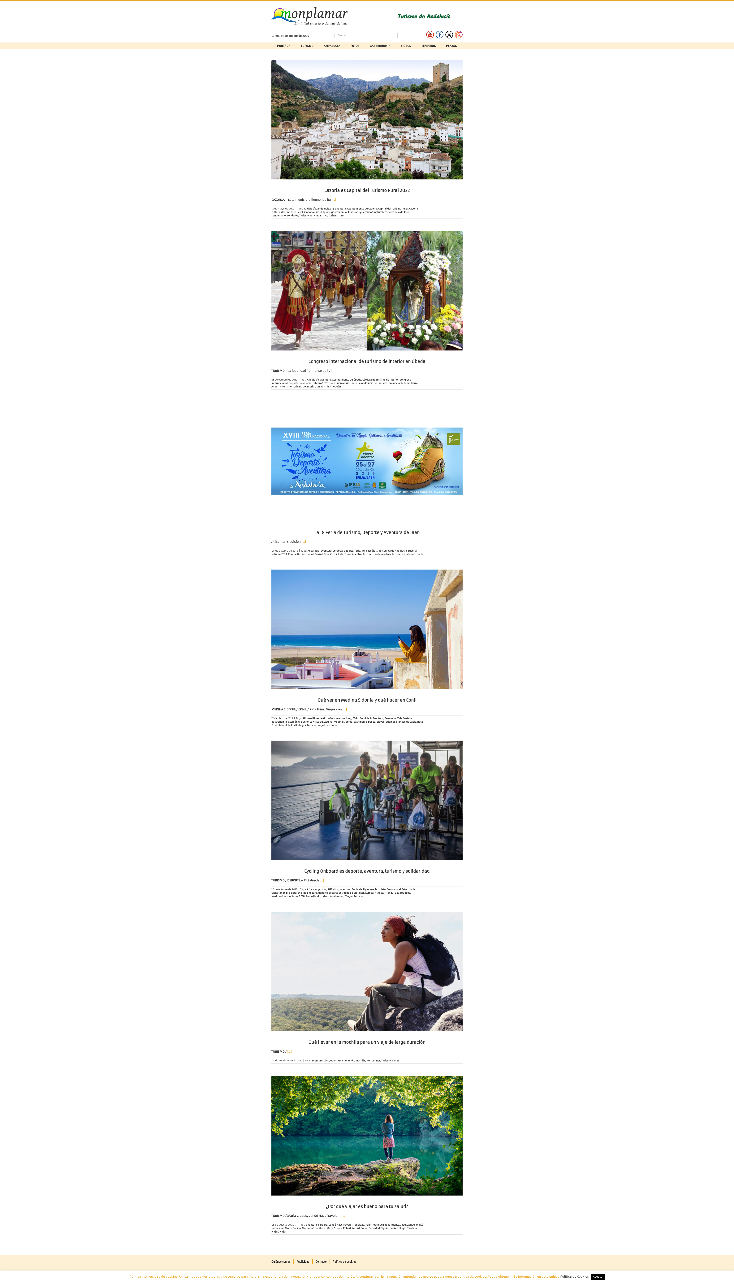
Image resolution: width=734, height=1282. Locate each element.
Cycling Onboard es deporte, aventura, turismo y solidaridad (367, 871)
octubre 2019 (279, 554)
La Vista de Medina (321, 721)
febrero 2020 (320, 383)
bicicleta (380, 889)
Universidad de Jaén (329, 386)
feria (357, 550)
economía (306, 383)
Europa (369, 892)
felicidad (359, 1224)
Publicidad (302, 1261)
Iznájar (372, 550)
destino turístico (291, 212)
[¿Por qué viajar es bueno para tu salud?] (367, 1136)
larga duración (345, 1060)
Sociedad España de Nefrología (387, 1228)
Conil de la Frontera (371, 718)
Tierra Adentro (353, 554)
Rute (340, 554)
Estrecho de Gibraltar (351, 892)
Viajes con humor (328, 725)
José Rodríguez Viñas (360, 212)
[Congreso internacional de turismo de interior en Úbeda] (367, 290)
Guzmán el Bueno (298, 721)
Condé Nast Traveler (340, 1224)
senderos (292, 215)
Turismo (304, 215)
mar (281, 1228)
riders (325, 896)
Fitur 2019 (390, 892)
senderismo (278, 215)
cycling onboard (307, 892)
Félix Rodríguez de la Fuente (382, 1224)
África (310, 889)
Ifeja (364, 550)
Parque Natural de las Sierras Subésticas (312, 554)
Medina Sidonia (343, 721)
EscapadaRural (311, 212)
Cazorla (413, 208)
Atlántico (333, 889)
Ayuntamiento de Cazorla (362, 208)
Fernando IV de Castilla (398, 718)
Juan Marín (342, 383)
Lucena (412, 550)
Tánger (349, 896)
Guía (333, 1060)
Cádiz (355, 718)
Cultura (275, 212)
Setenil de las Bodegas (292, 725)
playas (381, 721)
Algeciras (320, 889)
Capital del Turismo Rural (393, 208)
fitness (379, 892)
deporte (293, 383)
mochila (360, 1060)
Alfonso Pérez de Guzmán (318, 718)
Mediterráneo (279, 896)
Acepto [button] (597, 1276)
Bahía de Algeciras (363, 889)
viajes (395, 1060)
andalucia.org (325, 208)
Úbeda (420, 554)
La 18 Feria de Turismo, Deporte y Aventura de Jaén (367, 532)
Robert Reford (351, 1228)
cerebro (322, 1224)
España (325, 212)
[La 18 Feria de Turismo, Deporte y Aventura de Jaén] (367, 462)
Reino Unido (313, 896)
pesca (371, 721)
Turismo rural (336, 215)
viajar (274, 1231)
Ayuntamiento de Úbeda (346, 379)
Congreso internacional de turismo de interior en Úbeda (367, 361)
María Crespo (293, 1228)
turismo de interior (304, 386)
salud (364, 1228)
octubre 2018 (297, 896)
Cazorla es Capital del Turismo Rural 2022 (367, 190)
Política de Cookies (574, 1276)
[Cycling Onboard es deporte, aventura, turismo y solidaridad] (367, 800)
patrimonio (360, 721)
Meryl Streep (334, 1228)
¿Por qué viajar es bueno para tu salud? (367, 1206)
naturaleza (380, 212)
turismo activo (318, 215)
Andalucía (310, 208)
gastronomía (339, 212)
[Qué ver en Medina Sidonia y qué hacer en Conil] (367, 629)
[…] (334, 199)
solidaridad (336, 896)
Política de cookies (344, 1261)
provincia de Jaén (398, 212)
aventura (340, 208)
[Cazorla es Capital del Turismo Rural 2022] (367, 119)
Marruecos (403, 892)
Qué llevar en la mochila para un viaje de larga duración (367, 1042)
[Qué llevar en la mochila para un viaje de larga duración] (367, 971)
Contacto (321, 1261)
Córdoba (338, 550)
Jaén (332, 383)
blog (348, 718)
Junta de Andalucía (362, 383)
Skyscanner (373, 1060)
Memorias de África (314, 1228)
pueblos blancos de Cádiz (401, 721)
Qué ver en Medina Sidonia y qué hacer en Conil (367, 700)
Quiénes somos (280, 1261)
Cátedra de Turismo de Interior (380, 379)
